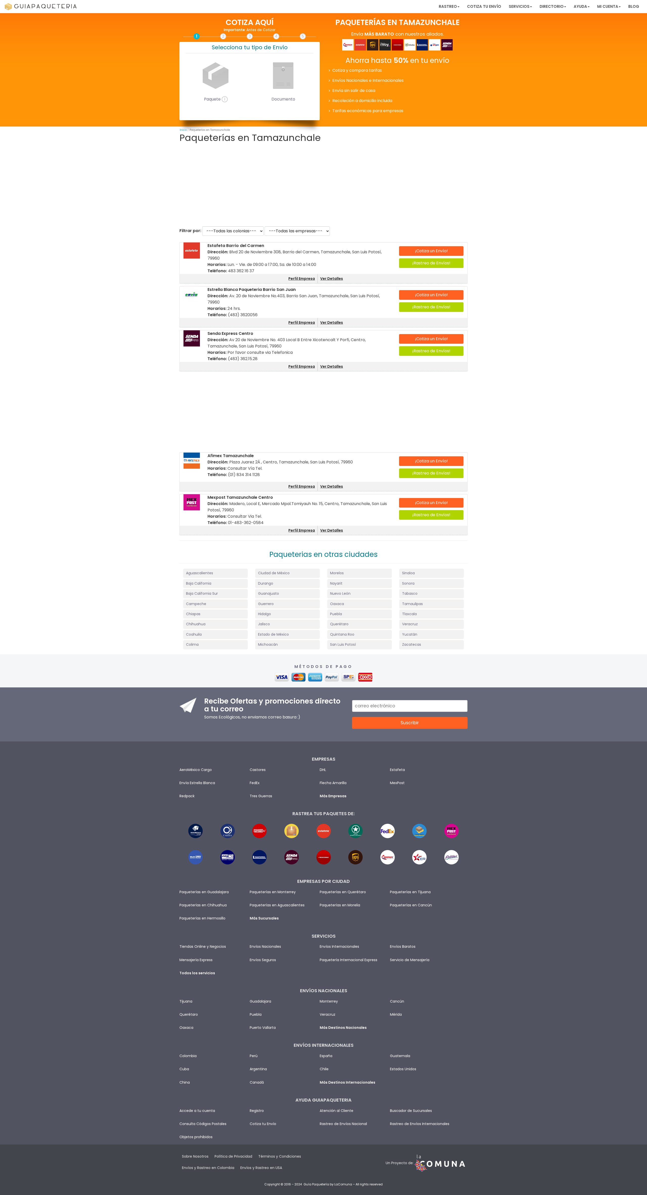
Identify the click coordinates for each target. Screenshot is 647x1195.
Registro (257, 1110)
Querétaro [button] (339, 624)
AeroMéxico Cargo (195, 769)
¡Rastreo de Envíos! (431, 263)
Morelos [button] (337, 573)
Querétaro (188, 1014)
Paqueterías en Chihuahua (203, 905)
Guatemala (400, 1055)
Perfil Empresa (301, 278)
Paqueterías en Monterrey (273, 891)
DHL (323, 769)
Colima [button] (192, 644)
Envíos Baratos (402, 946)
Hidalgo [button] (264, 613)
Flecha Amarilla (333, 782)
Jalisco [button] (264, 624)
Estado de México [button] (273, 634)
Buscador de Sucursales (411, 1110)
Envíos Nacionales (265, 946)
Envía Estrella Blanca (197, 782)
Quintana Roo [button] (342, 634)
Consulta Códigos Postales (202, 1123)
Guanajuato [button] (268, 593)
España (326, 1055)
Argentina (258, 1069)
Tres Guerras (261, 796)
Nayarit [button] (336, 583)
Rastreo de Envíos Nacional (343, 1123)
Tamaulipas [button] (412, 603)
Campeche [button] (196, 603)
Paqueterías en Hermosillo (202, 918)
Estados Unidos (403, 1069)
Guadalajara (260, 1001)
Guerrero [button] (266, 603)
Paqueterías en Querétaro (343, 891)
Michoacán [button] (268, 644)
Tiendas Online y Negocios (202, 946)
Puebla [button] (336, 613)
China (184, 1082)
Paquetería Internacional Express (348, 959)
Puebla (256, 1014)
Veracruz (327, 1014)
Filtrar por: (190, 231)
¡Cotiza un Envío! (431, 251)
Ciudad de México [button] (274, 573)
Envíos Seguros (263, 959)
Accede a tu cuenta (197, 1110)
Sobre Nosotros (195, 1156)
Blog (633, 6)
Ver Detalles (331, 278)
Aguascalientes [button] (199, 573)
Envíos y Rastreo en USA (261, 1167)
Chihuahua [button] (195, 624)
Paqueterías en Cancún (411, 905)
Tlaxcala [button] (409, 613)
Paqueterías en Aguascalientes (277, 905)
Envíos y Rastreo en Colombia (208, 1167)
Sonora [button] (408, 583)
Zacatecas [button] (411, 644)
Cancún (397, 1001)
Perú (254, 1055)
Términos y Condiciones (279, 1156)
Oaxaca (186, 1027)
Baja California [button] (198, 583)
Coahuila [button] (194, 634)
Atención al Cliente (336, 1110)
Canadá (257, 1082)
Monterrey (329, 1001)
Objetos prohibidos (196, 1136)
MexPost (397, 782)
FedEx (255, 782)
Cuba (184, 1069)
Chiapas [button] (193, 613)
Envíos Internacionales (339, 946)
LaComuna (343, 1184)
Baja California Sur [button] (202, 593)
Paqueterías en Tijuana (410, 891)
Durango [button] (265, 583)
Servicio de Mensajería (409, 959)
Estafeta (397, 769)
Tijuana (185, 1001)
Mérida (396, 1014)
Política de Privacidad (233, 1156)
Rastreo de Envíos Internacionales (419, 1123)
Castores (258, 769)
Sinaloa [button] (408, 573)
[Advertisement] (323, 184)
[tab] (215, 573)
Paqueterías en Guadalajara (204, 891)
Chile (324, 1069)
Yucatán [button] (409, 634)
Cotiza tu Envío (484, 6)
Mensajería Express (196, 959)
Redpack (187, 796)
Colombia (188, 1055)
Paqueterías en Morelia (340, 905)
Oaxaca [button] (337, 603)
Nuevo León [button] (340, 593)
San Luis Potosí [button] (343, 644)
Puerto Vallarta (263, 1027)
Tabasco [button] (410, 593)
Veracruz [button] (410, 624)
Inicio (183, 130)
